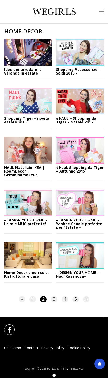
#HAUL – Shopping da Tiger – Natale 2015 (76, 120)
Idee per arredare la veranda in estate (23, 71)
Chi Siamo (12, 347)
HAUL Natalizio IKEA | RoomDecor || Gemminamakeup (24, 171)
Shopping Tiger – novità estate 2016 (26, 120)
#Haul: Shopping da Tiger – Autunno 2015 (80, 169)
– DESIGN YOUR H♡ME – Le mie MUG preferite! (25, 222)
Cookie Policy (78, 347)
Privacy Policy (52, 347)
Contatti (31, 347)
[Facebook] (6, 326)
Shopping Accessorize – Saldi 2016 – (78, 71)
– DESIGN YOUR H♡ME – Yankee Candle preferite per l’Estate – (79, 223)
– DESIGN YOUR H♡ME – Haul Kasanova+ (77, 274)
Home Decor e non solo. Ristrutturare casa (26, 274)
